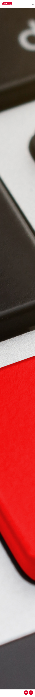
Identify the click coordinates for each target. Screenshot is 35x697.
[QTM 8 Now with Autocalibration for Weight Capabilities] (31, 692)
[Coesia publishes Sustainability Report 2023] (26, 692)
